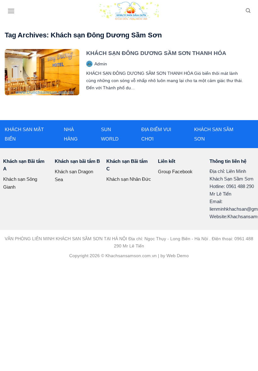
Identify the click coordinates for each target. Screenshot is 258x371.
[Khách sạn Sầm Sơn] (129, 11)
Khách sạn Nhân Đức (128, 179)
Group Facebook (175, 171)
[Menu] (11, 11)
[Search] (248, 11)
